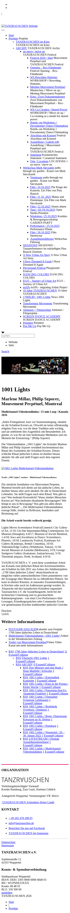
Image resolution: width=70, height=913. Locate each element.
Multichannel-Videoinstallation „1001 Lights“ (34, 635)
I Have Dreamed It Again (37, 261)
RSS (11, 651)
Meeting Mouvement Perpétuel (47, 86)
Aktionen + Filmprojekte (37, 309)
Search (5, 351)
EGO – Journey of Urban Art (39, 280)
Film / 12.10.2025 (40, 206)
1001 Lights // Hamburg (42, 725)
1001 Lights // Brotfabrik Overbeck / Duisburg (40, 708)
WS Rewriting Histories (43, 77)
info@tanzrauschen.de (21, 823)
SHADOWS (30, 245)
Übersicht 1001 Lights (34, 658)
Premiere (28, 322)
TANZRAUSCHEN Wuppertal (20, 13)
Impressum (7, 845)
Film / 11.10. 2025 (40, 196)
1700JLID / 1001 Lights (36, 297)
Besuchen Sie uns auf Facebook (27, 828)
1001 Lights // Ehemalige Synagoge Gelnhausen (40, 698)
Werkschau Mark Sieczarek (38, 167)
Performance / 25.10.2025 (45, 225)
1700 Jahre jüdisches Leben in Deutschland (39, 651)
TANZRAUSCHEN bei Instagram (28, 833)
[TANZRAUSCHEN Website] (19, 25)
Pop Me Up (29, 326)
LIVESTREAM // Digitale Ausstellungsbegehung (41, 740)
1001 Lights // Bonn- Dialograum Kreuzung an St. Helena (45, 718)
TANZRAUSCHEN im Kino (33, 41)
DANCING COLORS (36, 274)
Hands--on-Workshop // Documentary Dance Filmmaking (49, 124)
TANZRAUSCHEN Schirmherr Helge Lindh (27, 802)
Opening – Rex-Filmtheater (45, 67)
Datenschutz (8, 842)
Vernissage (36, 177)
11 (65, 651)
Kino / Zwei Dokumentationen (47, 96)
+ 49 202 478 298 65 (20, 818)
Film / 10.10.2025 (40, 187)
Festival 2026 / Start (41, 57)
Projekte (13, 38)
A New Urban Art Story (36, 255)
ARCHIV (21, 48)
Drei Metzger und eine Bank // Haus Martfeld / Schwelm (43, 669)
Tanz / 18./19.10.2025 (42, 209)
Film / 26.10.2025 (40, 232)
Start (11, 35)
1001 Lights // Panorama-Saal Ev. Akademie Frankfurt (45, 692)
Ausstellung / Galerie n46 (44, 141)
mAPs (26, 287)
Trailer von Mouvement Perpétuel (28, 642)
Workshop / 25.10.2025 (43, 216)
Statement (35, 154)
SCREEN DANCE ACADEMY (41, 316)
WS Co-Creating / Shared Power (48, 109)
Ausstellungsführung (42, 238)
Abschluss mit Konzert (43, 135)
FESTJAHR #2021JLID (23, 629)
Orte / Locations (39, 161)
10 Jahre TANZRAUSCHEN (40, 290)
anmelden (6, 892)
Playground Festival (34, 267)
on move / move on (34, 51)
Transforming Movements (37, 303)
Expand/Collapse (18, 654)
